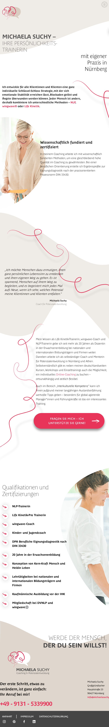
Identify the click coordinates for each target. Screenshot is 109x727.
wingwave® (9, 106)
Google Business (14, 721)
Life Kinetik (31, 106)
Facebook (24, 721)
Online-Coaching (66, 374)
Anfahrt (7, 716)
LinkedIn (34, 721)
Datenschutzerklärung (53, 716)
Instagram (4, 721)
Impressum (27, 716)
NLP (73, 102)
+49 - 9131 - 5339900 (26, 703)
